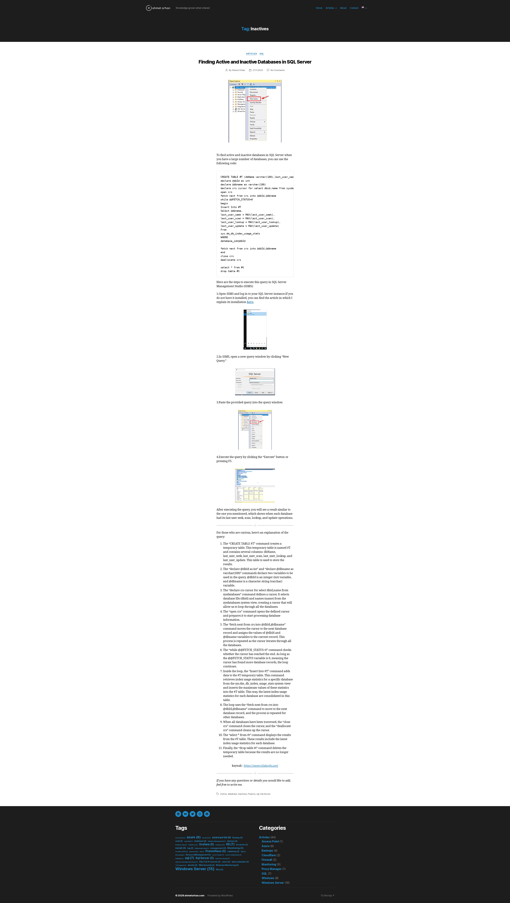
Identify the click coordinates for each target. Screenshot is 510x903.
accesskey (180, 838)
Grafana (206, 844)
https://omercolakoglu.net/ (261, 766)
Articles (330, 8)
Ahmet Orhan (238, 70)
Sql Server (265, 794)
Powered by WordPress (220, 895)
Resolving (179, 855)
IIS (230, 844)
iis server (242, 844)
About (343, 8)
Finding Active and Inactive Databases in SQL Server (255, 62)
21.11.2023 (258, 70)
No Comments (277, 70)
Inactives (242, 794)
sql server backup (222, 858)
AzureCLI (206, 838)
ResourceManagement (198, 855)
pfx (202, 852)
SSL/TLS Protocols (209, 862)
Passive (251, 794)
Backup (237, 837)
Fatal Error (193, 845)
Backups (267, 850)
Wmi (219, 869)
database (232, 794)
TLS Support (180, 865)
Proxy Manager (272, 869)
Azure (266, 846)
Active (223, 794)
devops (232, 841)
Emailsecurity (181, 845)
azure (194, 837)
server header (218, 855)
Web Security (206, 865)
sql (257, 794)
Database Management (217, 841)
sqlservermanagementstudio (186, 862)
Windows (268, 878)
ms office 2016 (181, 852)
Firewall (267, 859)
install (180, 848)
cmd (179, 841)
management (218, 848)
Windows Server (194, 868)
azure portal (221, 837)
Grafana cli (220, 845)
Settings (179, 858)
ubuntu (192, 865)
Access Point (270, 841)
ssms (226, 862)
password (193, 852)
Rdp (243, 852)
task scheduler (240, 862)
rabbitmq (233, 851)
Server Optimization (234, 855)
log (190, 848)
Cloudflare (269, 855)
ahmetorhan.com (194, 895)
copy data (188, 841)
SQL (262, 53)
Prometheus (215, 851)
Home (319, 8)
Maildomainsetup (202, 848)
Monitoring (235, 848)
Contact (354, 8)
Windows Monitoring (227, 865)
